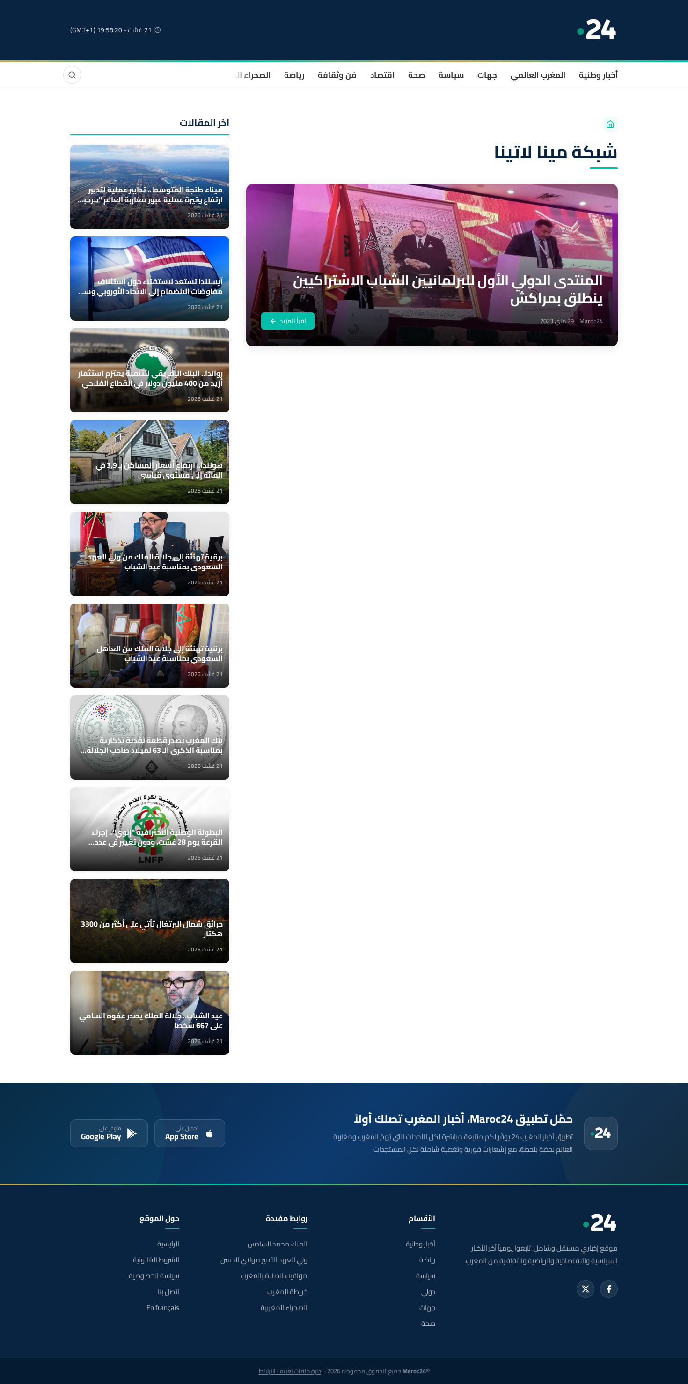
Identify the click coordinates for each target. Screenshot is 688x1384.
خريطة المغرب (287, 1291)
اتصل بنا (168, 1291)
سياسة (451, 74)
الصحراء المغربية (242, 74)
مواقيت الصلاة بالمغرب (274, 1275)
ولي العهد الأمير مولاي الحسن (263, 1260)
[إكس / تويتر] (585, 1289)
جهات (487, 74)
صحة (416, 74)
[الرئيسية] (610, 124)
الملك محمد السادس (277, 1244)
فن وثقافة (337, 74)
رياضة (294, 74)
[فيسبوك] (609, 1289)
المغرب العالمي (538, 74)
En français (162, 1307)
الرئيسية (168, 1244)
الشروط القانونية (156, 1260)
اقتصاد (382, 74)
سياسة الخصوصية (154, 1275)
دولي (428, 1291)
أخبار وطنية (598, 74)
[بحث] (72, 75)
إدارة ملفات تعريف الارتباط (291, 1371)
